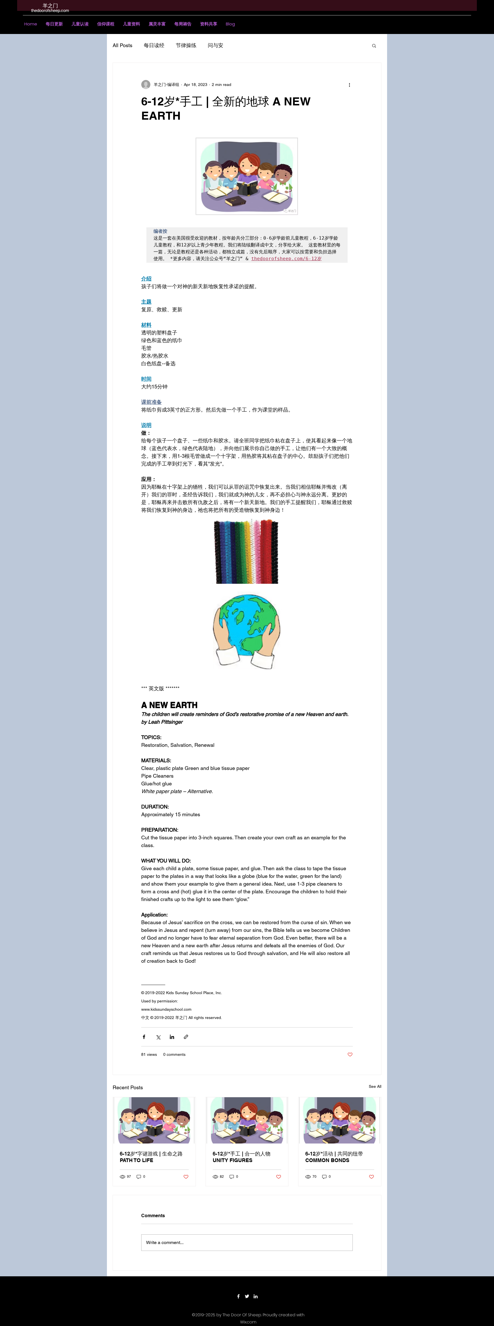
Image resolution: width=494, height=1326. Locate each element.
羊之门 (50, 6)
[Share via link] (186, 1037)
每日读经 (154, 45)
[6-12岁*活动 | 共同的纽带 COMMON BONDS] (339, 1120)
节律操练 (186, 45)
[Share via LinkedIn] (172, 1037)
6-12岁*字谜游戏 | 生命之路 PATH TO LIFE (151, 1157)
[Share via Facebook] (144, 1037)
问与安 (215, 45)
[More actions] (349, 84)
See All (375, 1086)
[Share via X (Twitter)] (158, 1037)
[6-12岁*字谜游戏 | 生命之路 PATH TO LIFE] (154, 1120)
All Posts (122, 45)
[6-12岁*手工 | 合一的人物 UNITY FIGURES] (247, 1120)
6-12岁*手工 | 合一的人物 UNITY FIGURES (241, 1157)
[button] (80, 24)
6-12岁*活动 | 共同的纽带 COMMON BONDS (334, 1157)
